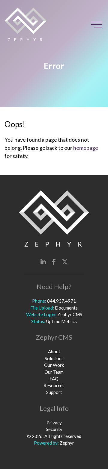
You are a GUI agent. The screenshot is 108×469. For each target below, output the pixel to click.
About (54, 351)
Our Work (54, 365)
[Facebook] (54, 261)
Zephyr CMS (69, 314)
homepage (85, 147)
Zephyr (67, 442)
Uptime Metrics (61, 321)
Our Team (54, 372)
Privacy (54, 422)
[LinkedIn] (43, 261)
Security (54, 429)
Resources (54, 385)
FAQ (54, 378)
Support (54, 392)
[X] (65, 261)
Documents (66, 307)
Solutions (54, 358)
